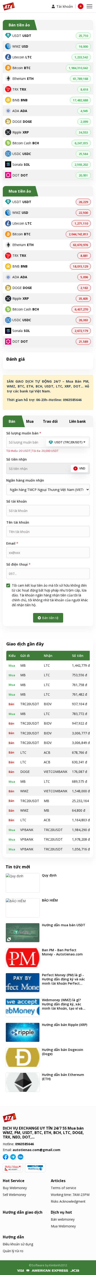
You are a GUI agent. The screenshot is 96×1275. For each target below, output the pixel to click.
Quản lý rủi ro (13, 1251)
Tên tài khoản (17, 522)
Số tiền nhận (16, 459)
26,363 (83, 320)
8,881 (84, 256)
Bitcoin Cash (25, 143)
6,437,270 (81, 309)
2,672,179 (81, 331)
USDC (21, 153)
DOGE (22, 121)
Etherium (23, 78)
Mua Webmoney (63, 1226)
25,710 (83, 36)
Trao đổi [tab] (50, 421)
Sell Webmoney (14, 1194)
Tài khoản (64, 6)
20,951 (83, 175)
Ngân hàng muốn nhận (25, 480)
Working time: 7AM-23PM (70, 1194)
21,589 (83, 341)
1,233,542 (81, 57)
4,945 (84, 111)
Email (12, 543)
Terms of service (63, 1188)
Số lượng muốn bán (23, 433)
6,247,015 (81, 143)
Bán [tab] (12, 421)
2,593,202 (81, 164)
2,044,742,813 (78, 234)
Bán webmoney (63, 1219)
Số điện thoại (18, 564)
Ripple (20, 132)
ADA (19, 111)
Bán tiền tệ (50, 618)
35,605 (83, 298)
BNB (19, 100)
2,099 (84, 122)
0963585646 (24, 1144)
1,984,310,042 (78, 68)
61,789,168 (80, 79)
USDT (21, 35)
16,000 (83, 46)
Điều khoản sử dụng (18, 1244)
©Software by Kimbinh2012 (48, 1265)
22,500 (83, 213)
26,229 (83, 202)
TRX (19, 89)
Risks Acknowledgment (68, 1201)
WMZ (20, 46)
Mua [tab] (30, 421)
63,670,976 (80, 245)
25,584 (83, 154)
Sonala (21, 164)
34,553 (83, 132)
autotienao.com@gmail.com (36, 1150)
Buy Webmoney (15, 1188)
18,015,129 (80, 266)
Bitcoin (21, 68)
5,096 (84, 277)
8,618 (84, 89)
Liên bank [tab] (77, 421)
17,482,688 (80, 100)
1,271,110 (81, 223)
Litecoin (22, 57)
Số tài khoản (16, 501)
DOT (20, 175)
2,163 (84, 288)
